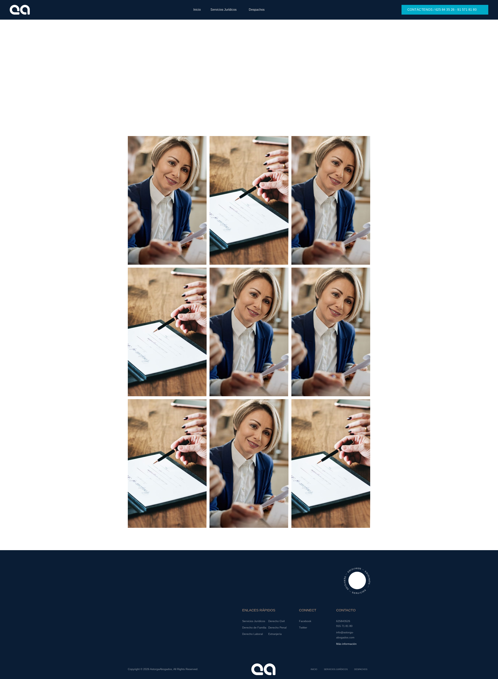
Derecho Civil (276, 621)
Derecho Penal (277, 627)
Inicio (197, 9)
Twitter (303, 627)
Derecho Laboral (252, 633)
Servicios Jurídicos (223, 9)
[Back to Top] (489, 672)
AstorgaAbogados (161, 669)
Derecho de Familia (254, 627)
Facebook (305, 621)
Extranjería (275, 633)
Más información (346, 643)
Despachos (257, 9)
